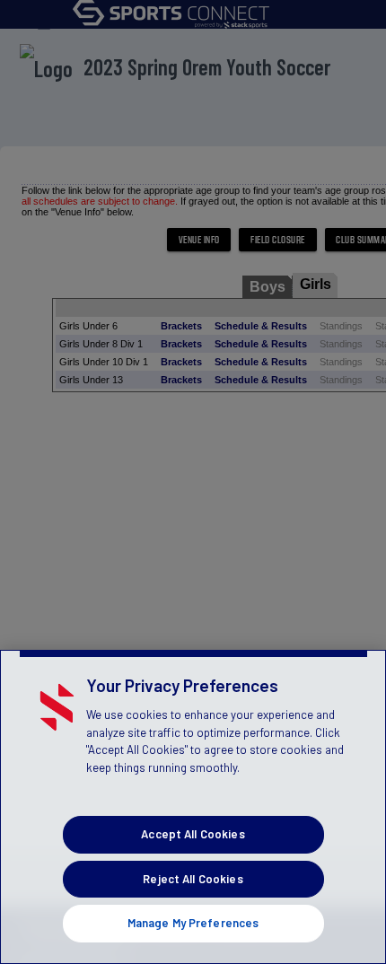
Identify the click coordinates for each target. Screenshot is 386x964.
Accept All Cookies (192, 834)
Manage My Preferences (193, 923)
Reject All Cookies (192, 879)
